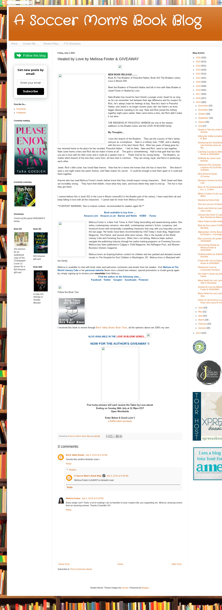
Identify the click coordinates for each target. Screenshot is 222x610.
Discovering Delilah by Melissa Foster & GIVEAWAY (208, 247)
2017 (198, 94)
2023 (198, 70)
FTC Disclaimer (72, 43)
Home (14, 43)
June (200, 307)
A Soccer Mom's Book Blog (107, 21)
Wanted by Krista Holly (208, 200)
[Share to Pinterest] (120, 436)
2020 (198, 82)
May (200, 311)
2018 (198, 90)
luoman (125, 588)
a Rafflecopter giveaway (120, 421)
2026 (198, 57)
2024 (198, 66)
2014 (198, 333)
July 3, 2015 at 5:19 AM (96, 455)
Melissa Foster (73, 498)
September (203, 118)
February (202, 324)
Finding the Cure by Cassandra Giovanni (209, 268)
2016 (198, 98)
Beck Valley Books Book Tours (111, 327)
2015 (198, 102)
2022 (198, 74)
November (203, 110)
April (200, 316)
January (202, 328)
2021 (198, 78)
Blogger (145, 588)
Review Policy (51, 43)
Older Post (176, 564)
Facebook (21, 109)
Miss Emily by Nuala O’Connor (207, 175)
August (201, 122)
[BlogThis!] (111, 436)
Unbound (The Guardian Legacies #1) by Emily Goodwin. (209, 167)
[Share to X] (114, 436)
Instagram (21, 112)
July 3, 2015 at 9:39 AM (117, 476)
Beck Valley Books (75, 455)
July (200, 126)
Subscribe (30, 91)
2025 (198, 61)
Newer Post (63, 564)
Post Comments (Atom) (81, 569)
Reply (68, 463)
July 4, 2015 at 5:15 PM (92, 498)
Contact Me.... (30, 43)
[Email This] (107, 436)
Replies (72, 470)
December (203, 105)
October (202, 114)
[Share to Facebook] (117, 436)
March (201, 320)
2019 (198, 86)
